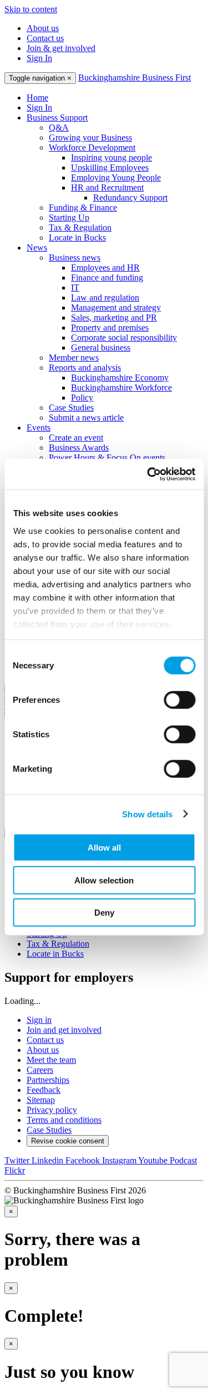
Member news (74, 357)
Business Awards (79, 447)
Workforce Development (92, 147)
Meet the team (51, 1060)
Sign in (39, 1020)
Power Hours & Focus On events (107, 457)
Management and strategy (116, 307)
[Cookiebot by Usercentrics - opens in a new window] (148, 474)
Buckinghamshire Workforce (121, 387)
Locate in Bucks (77, 237)
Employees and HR (105, 267)
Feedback (43, 1090)
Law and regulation (105, 297)
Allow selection (104, 880)
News (37, 247)
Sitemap (41, 1100)
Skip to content (30, 9)
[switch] (179, 700)
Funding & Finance (83, 207)
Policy (82, 397)
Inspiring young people (111, 157)
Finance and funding (107, 277)
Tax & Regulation (80, 227)
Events (38, 427)
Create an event (76, 437)
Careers (40, 1070)
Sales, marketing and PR (114, 317)
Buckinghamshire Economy (120, 377)
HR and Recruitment (107, 187)
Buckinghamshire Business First (134, 77)
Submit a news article (86, 417)
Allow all (104, 847)
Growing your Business (90, 137)
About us (43, 28)
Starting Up (69, 217)
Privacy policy (52, 1110)
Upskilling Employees (110, 167)
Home (37, 97)
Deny (104, 912)
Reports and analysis (85, 367)
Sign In (39, 58)
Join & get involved (61, 48)
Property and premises (110, 327)
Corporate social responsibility (124, 337)
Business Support (57, 117)
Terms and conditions (64, 1120)
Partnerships (48, 1080)
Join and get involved (64, 1030)
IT (75, 287)
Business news (74, 257)
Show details (147, 813)
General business (100, 347)
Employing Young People (116, 177)
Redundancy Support (130, 197)
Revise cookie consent (67, 1141)
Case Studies (71, 407)
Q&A (59, 127)
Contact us (45, 38)
